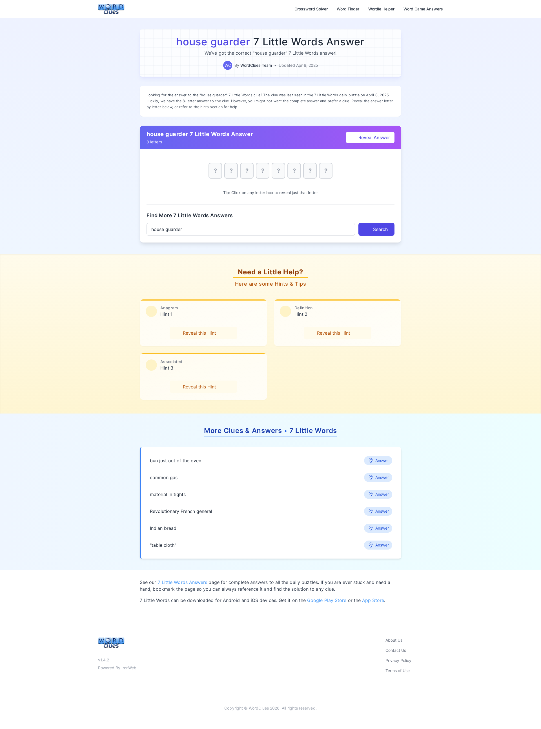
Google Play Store (326, 600)
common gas (164, 477)
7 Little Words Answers (182, 582)
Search (380, 229)
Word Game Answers (423, 8)
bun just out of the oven (175, 460)
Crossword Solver (311, 8)
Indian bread (163, 528)
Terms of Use (397, 670)
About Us (393, 640)
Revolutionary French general (181, 511)
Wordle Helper (381, 8)
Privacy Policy (398, 660)
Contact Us (395, 650)
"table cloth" (163, 545)
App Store (373, 600)
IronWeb (128, 667)
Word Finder (348, 8)
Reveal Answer (374, 137)
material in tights (168, 494)
